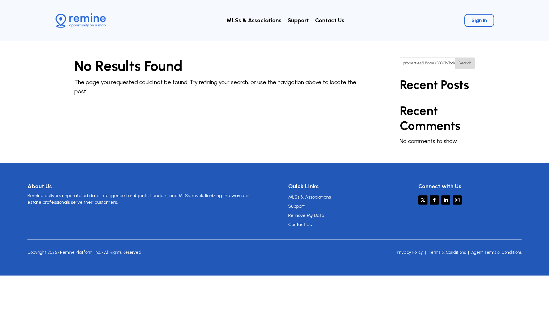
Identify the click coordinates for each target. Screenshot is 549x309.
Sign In (479, 20)
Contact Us (329, 21)
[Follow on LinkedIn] (445, 200)
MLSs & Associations (253, 21)
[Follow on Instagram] (457, 200)
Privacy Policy (410, 252)
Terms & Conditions (447, 252)
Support (298, 21)
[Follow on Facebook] (434, 200)
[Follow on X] (422, 200)
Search (465, 63)
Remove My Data (306, 215)
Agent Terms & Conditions (496, 252)
